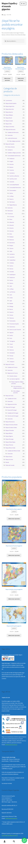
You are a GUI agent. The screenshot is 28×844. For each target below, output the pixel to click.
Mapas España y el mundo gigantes (9, 6)
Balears (11, 167)
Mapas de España (10, 144)
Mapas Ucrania (9, 459)
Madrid (11, 303)
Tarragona (12, 341)
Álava (10, 219)
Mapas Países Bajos (10, 442)
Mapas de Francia (10, 364)
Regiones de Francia (12, 373)
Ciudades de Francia (12, 367)
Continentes (9, 100)
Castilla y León (13, 179)
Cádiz (10, 251)
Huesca (11, 283)
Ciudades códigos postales (14, 152)
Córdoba (11, 263)
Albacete (11, 222)
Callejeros (10, 150)
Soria (10, 338)
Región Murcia (13, 205)
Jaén (10, 286)
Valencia (11, 350)
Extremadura (12, 190)
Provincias (10, 213)
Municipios (10, 210)
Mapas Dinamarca (10, 421)
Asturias (11, 164)
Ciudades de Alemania (12, 132)
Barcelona (12, 242)
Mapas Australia (10, 109)
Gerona (11, 268)
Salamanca (12, 326)
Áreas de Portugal (12, 410)
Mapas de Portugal (10, 407)
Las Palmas (12, 292)
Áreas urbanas (11, 147)
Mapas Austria (9, 112)
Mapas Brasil (9, 118)
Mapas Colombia (10, 126)
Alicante (11, 225)
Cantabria (11, 173)
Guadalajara (12, 274)
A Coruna (11, 216)
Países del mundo (10, 465)
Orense (11, 315)
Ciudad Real (12, 260)
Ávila (10, 234)
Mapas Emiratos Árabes (12, 424)
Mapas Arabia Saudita (11, 103)
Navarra (11, 199)
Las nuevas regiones (14, 379)
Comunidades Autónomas (14, 155)
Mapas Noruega (9, 439)
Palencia (11, 318)
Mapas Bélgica (9, 115)
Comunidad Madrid (14, 184)
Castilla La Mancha (14, 176)
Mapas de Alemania (10, 129)
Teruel (11, 344)
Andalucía (11, 158)
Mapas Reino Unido (10, 448)
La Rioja (11, 196)
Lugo (10, 300)
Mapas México (9, 433)
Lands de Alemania (12, 138)
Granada (11, 271)
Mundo (7, 462)
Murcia (11, 309)
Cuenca (11, 266)
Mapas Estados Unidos (11, 427)
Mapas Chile (9, 123)
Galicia (11, 193)
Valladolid (11, 353)
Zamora (11, 358)
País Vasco (12, 202)
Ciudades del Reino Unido (13, 450)
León (10, 295)
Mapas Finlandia (10, 430)
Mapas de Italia (9, 395)
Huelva (11, 280)
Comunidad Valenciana (15, 187)
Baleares (11, 239)
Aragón (11, 161)
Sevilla (11, 335)
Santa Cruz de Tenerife (15, 329)
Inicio (4, 14)
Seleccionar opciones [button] (7, 79)
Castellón (11, 257)
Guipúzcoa (12, 277)
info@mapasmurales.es (11, 744)
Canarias (11, 170)
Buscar (14, 841)
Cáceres (11, 248)
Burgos (11, 245)
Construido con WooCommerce (10, 835)
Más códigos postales (14, 141)
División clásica (13, 376)
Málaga (11, 306)
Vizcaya (11, 355)
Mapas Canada (9, 121)
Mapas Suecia (9, 456)
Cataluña (11, 181)
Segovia (11, 332)
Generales (10, 135)
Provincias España (14, 324)
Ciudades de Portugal (12, 413)
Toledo (11, 347)
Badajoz (11, 237)
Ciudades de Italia (11, 398)
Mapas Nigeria (9, 436)
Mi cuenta (4, 841)
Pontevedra (12, 321)
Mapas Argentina (10, 106)
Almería (11, 228)
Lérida (11, 297)
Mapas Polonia (9, 445)
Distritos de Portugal (12, 416)
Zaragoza (11, 361)
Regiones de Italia (12, 404)
